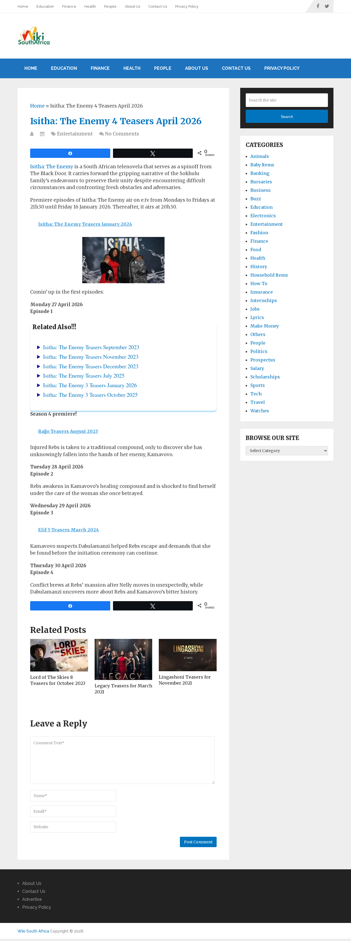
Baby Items (262, 164)
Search (287, 116)
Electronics (263, 215)
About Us (132, 6)
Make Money (264, 326)
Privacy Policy (187, 6)
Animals (259, 156)
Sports (257, 385)
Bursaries (261, 181)
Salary (257, 368)
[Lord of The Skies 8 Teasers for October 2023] (59, 655)
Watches (259, 410)
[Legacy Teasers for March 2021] (123, 659)
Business (260, 190)
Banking (259, 173)
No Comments (122, 134)
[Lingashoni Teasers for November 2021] (188, 655)
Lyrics (257, 317)
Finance (69, 6)
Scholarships (265, 377)
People (110, 6)
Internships (263, 300)
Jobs (255, 309)
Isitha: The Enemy (51, 167)
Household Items (269, 275)
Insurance (261, 292)
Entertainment (75, 134)
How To (258, 283)
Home (23, 6)
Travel (257, 402)
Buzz (255, 198)
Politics (258, 351)
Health (90, 6)
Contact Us (157, 6)
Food (255, 249)
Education (45, 6)
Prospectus (262, 360)
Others (257, 334)
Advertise (32, 899)
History (258, 266)
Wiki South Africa (33, 931)
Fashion (259, 232)
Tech (256, 393)
